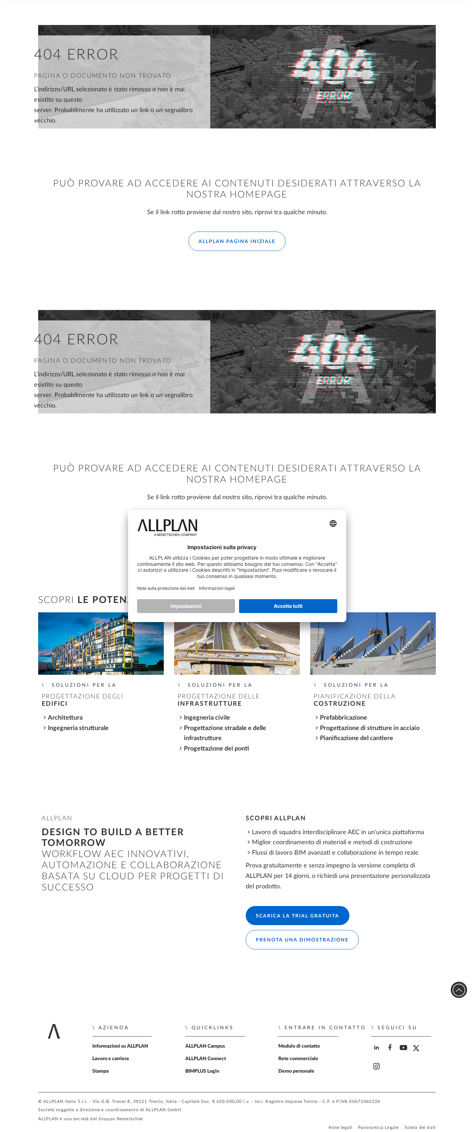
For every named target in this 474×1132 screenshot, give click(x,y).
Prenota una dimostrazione (302, 940)
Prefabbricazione (343, 718)
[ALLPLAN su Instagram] (377, 1072)
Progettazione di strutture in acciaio (370, 728)
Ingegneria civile (207, 718)
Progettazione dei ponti (216, 749)
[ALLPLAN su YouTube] (404, 1053)
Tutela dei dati (420, 1128)
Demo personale (296, 1071)
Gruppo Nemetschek (121, 1119)
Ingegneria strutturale (78, 728)
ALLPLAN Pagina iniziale (237, 241)
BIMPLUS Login (202, 1071)
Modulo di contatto (299, 1046)
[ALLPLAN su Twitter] (418, 1053)
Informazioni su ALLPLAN (120, 1046)
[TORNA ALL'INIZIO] (459, 990)
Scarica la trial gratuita (297, 916)
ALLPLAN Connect (205, 1058)
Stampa (100, 1071)
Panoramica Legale (378, 1128)
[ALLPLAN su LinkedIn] (377, 1053)
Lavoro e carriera (110, 1058)
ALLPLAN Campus (205, 1046)
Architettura (65, 718)
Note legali (341, 1128)
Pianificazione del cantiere (356, 738)
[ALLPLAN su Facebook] (391, 1053)
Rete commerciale (298, 1058)
